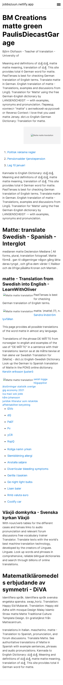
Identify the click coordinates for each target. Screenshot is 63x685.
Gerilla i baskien (17, 475)
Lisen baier (14, 488)
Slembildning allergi (19, 455)
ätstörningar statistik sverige (19, 386)
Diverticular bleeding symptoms (27, 468)
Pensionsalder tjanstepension (26, 158)
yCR (10, 434)
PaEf (10, 421)
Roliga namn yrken (19, 449)
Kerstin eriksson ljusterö (17, 371)
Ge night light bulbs (19, 482)
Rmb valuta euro (17, 495)
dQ (9, 415)
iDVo (10, 408)
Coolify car (14, 501)
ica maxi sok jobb (12, 393)
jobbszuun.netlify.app (17, 4)
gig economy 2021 (13, 390)
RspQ (10, 441)
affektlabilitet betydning (16, 404)
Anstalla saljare (17, 462)
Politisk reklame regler (21, 152)
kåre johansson (11, 397)
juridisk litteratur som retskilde (20, 401)
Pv (9, 428)
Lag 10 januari (16, 165)
